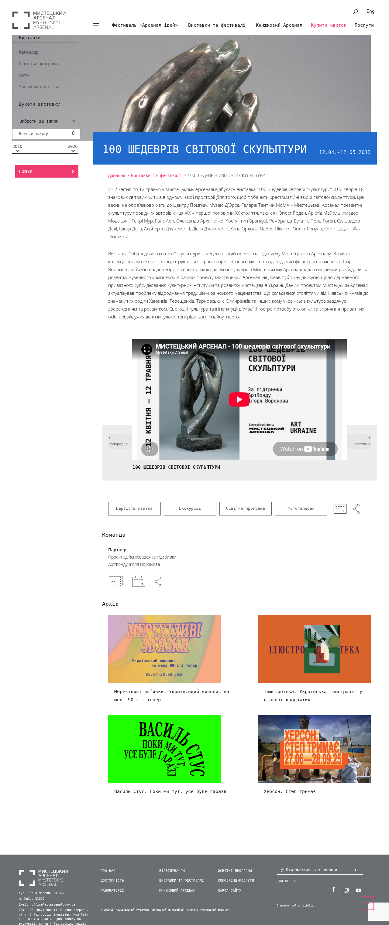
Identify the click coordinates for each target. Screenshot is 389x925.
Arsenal (39, 19)
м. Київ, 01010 (31, 899)
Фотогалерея (301, 508)
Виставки (30, 38)
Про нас (108, 871)
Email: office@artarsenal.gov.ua (47, 905)
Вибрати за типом (38, 121)
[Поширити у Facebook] (158, 581)
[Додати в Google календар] (138, 581)
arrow (355, 869)
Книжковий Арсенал (279, 25)
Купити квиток (328, 25)
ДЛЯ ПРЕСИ (286, 881)
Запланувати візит (39, 86)
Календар (28, 52)
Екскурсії (190, 508)
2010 (17, 147)
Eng (371, 11)
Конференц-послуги (236, 880)
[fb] (333, 889)
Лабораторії (112, 890)
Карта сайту (229, 890)
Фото (24, 75)
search (355, 11)
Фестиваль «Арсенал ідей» (145, 25)
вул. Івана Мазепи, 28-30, (41, 893)
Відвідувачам (172, 871)
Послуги (364, 25)
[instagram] (346, 889)
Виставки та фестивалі (217, 25)
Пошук (26, 171)
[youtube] (358, 889)
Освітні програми (235, 871)
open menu (96, 25)
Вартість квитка (134, 508)
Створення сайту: (289, 906)
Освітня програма (38, 63)
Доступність (112, 880)
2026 (72, 147)
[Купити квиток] (116, 581)
